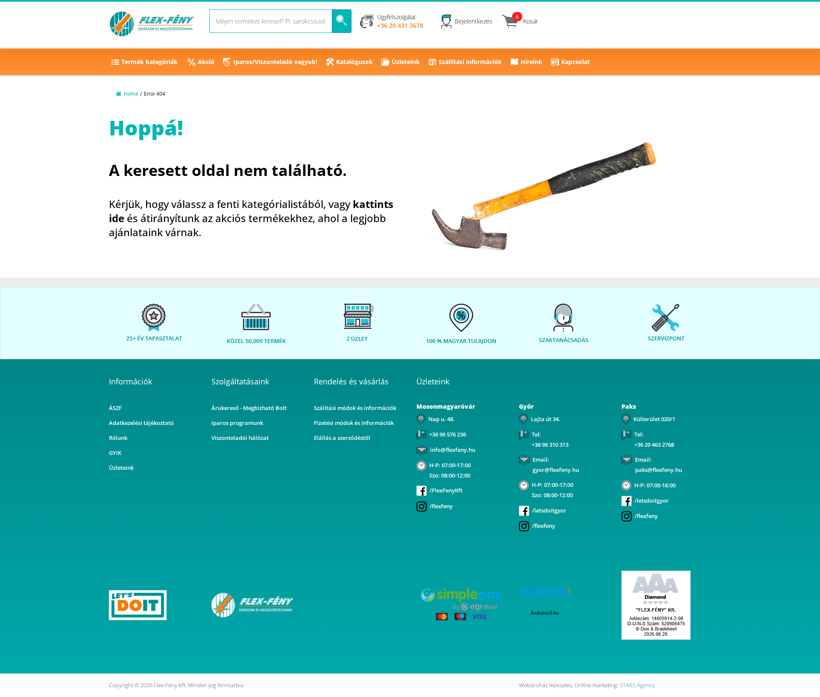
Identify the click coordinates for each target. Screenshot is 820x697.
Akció (206, 62)
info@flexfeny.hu (452, 450)
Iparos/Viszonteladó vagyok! (275, 62)
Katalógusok (354, 62)
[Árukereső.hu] (359, 604)
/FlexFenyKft (446, 490)
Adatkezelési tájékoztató (141, 423)
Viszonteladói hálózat (240, 438)
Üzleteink (406, 62)
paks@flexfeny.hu (658, 470)
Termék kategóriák (149, 62)
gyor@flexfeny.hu (556, 470)
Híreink (531, 62)
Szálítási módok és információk (355, 408)
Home (131, 94)
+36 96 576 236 (447, 434)
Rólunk (118, 438)
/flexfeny (441, 506)
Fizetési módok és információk (354, 423)
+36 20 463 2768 (654, 444)
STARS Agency (637, 685)
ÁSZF (115, 408)
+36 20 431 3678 (400, 25)
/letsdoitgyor (549, 510)
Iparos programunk (237, 423)
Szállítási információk (470, 62)
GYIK (115, 453)
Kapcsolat (575, 62)
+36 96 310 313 (550, 444)
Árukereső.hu (544, 612)
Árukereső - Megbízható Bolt (249, 408)
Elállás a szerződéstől (342, 438)
